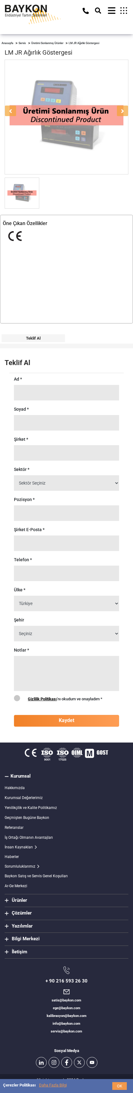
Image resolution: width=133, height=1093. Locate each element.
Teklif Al (33, 338)
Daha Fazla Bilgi (53, 1085)
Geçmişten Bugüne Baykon (27, 817)
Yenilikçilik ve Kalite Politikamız (31, 808)
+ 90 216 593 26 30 (66, 981)
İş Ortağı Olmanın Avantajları (29, 837)
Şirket (21, 439)
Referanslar (14, 827)
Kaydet (66, 720)
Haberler (12, 857)
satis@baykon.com (66, 1000)
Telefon (23, 559)
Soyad (21, 409)
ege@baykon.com (66, 1008)
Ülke (19, 589)
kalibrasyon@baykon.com (67, 1016)
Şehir (19, 619)
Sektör (21, 469)
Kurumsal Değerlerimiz (24, 798)
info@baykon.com (66, 1024)
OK (119, 1086)
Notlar (21, 650)
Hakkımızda (15, 788)
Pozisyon (24, 499)
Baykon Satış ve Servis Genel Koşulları (36, 876)
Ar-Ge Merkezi (16, 886)
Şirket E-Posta (29, 529)
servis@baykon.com (66, 1031)
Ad (18, 379)
